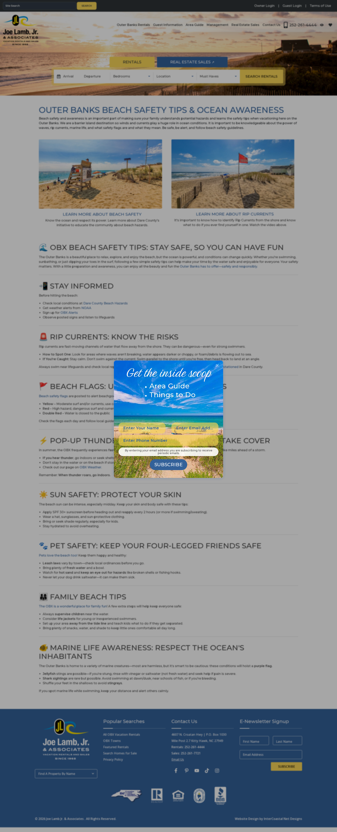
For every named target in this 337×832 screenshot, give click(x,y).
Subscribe (168, 464)
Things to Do (172, 394)
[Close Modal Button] (217, 365)
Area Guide (169, 386)
